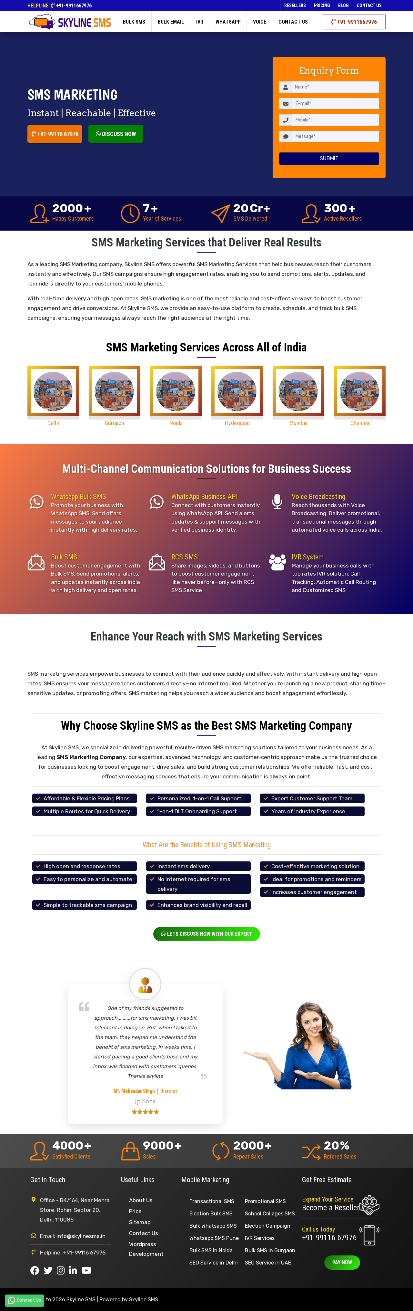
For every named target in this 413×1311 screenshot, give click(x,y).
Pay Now (342, 1262)
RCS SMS (184, 557)
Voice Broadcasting (318, 497)
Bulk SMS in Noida (211, 1250)
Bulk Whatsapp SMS (213, 1226)
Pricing (322, 5)
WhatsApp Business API (204, 497)
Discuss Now (118, 133)
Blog (343, 5)
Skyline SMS (143, 1299)
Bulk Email (171, 22)
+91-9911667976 (74, 6)
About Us (141, 1200)
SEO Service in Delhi (213, 1263)
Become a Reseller (330, 1207)
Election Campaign (267, 1226)
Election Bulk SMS (211, 1214)
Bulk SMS (134, 22)
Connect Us (29, 1300)
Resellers (295, 5)
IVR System (308, 557)
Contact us (369, 5)
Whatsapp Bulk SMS (78, 497)
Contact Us (143, 1233)
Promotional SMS (265, 1201)
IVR (199, 22)
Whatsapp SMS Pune (214, 1238)
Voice (259, 22)
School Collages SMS (270, 1214)
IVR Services (260, 1238)
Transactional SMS (211, 1201)
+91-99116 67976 (57, 133)
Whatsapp (228, 22)
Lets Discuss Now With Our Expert (209, 934)
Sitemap (140, 1222)
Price (135, 1211)
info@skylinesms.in (81, 1236)
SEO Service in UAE (268, 1263)
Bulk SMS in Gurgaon (270, 1250)
